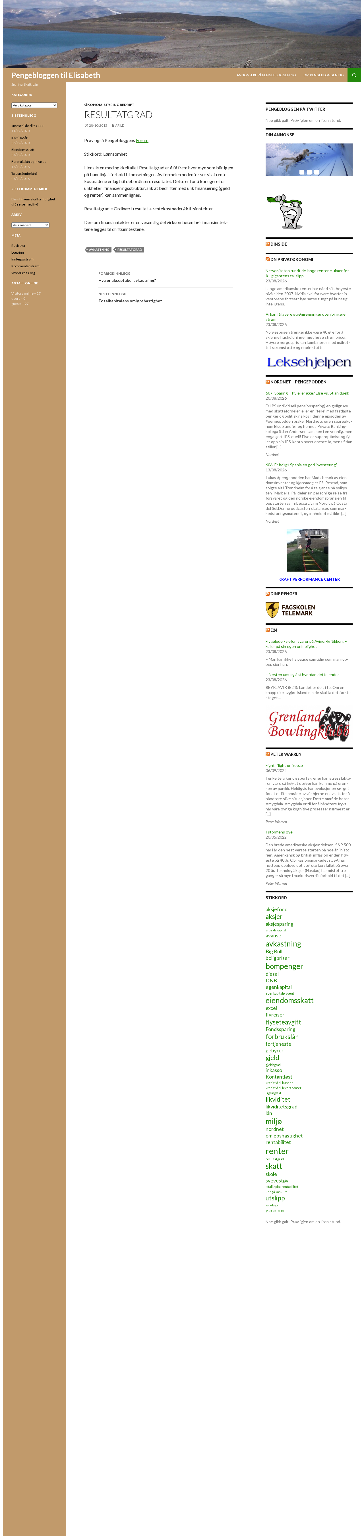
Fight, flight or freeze (284, 765)
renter (277, 1151)
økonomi (275, 1210)
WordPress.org (23, 273)
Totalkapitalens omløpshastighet (130, 297)
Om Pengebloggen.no (323, 75)
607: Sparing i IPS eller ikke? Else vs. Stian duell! (307, 393)
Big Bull (274, 951)
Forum (142, 140)
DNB (271, 980)
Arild (119, 125)
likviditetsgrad (281, 1107)
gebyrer (275, 1051)
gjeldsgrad (273, 1065)
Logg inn (17, 252)
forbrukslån (282, 1036)
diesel (272, 974)
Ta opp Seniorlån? (24, 173)
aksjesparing (279, 924)
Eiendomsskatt (22, 149)
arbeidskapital (276, 930)
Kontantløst (279, 1077)
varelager (273, 1205)
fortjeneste (278, 1044)
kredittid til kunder (279, 1083)
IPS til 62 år (19, 137)
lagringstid (273, 1093)
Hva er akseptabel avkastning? (127, 277)
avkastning (99, 249)
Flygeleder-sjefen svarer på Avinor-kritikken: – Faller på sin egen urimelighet (306, 644)
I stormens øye (279, 831)
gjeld (272, 1057)
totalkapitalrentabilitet (282, 1186)
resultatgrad (129, 249)
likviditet (278, 1099)
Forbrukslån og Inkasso (28, 161)
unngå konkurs (276, 1192)
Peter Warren (285, 754)
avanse (273, 936)
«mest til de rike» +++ (27, 126)
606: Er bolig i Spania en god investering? (302, 464)
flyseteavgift (283, 1022)
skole (271, 1174)
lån (269, 1113)
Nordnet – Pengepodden (298, 381)
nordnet (275, 1129)
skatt (274, 1166)
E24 (273, 630)
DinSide (278, 244)
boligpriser (277, 958)
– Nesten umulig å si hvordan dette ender (302, 674)
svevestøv (277, 1181)
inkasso (274, 1070)
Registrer (18, 245)
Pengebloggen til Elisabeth (55, 75)
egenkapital (279, 987)
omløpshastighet (284, 1136)
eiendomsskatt (290, 1000)
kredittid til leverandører (283, 1088)
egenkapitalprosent (280, 993)
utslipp (275, 1198)
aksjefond (277, 909)
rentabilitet (278, 1142)
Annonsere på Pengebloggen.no (266, 75)
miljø (274, 1121)
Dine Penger (283, 593)
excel (271, 1008)
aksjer (274, 916)
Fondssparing (280, 1029)
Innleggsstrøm (22, 259)
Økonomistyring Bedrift (109, 104)
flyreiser (275, 1015)
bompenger (284, 966)
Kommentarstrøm (25, 266)
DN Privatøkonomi (291, 259)
